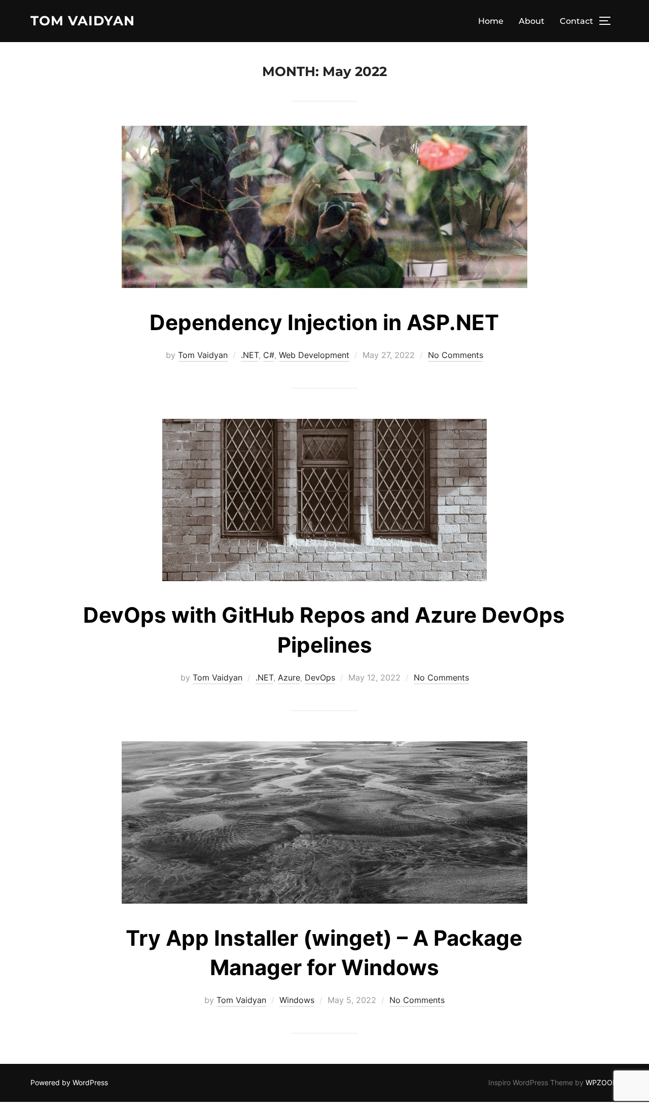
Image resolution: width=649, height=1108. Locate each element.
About (532, 21)
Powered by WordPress (69, 1082)
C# (268, 355)
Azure (289, 677)
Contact (576, 21)
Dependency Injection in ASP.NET (324, 322)
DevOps (320, 677)
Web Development (314, 355)
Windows (296, 1000)
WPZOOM (602, 1082)
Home (490, 21)
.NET (250, 355)
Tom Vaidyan (82, 21)
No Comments (455, 355)
